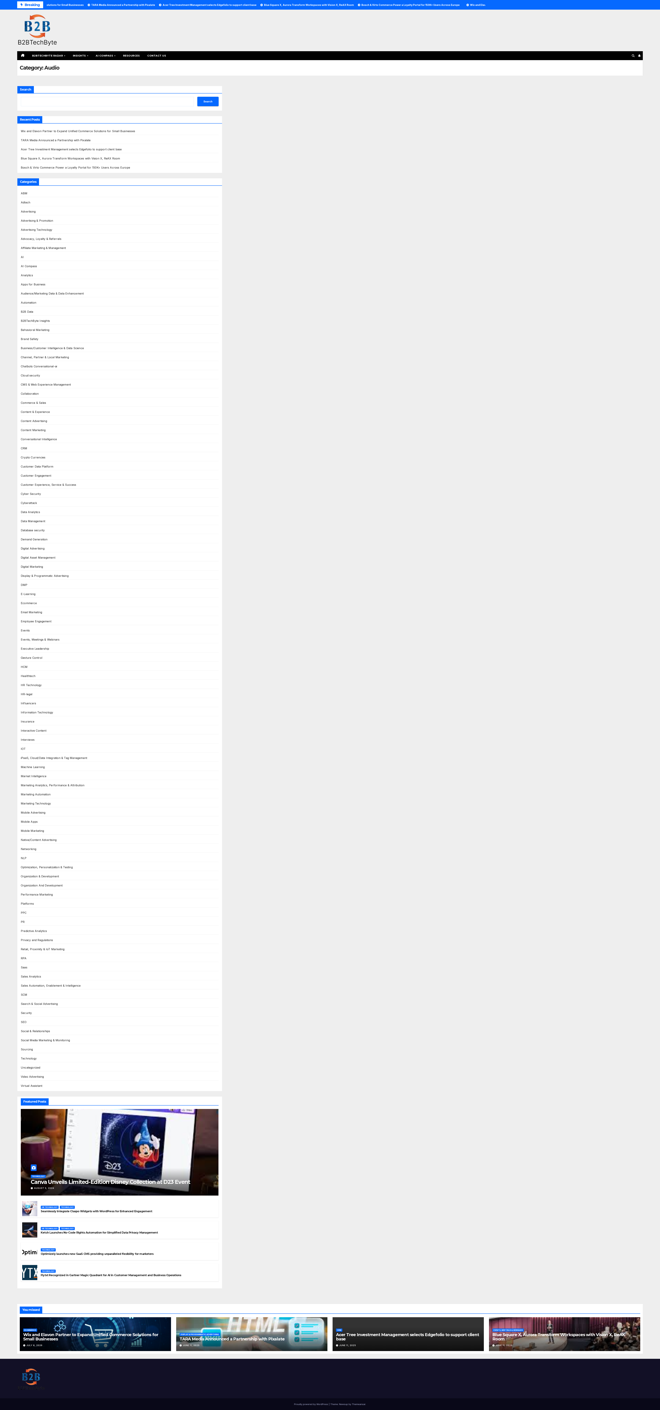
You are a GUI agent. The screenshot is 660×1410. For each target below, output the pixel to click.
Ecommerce (29, 603)
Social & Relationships (35, 1031)
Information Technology (37, 712)
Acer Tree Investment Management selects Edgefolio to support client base (71, 149)
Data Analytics (30, 512)
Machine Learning (33, 767)
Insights (80, 55)
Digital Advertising (33, 548)
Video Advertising (32, 1076)
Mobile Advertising (33, 812)
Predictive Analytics (34, 931)
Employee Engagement (36, 621)
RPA (24, 958)
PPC (24, 912)
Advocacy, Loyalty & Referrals (41, 239)
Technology (29, 1058)
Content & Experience (35, 412)
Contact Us (156, 55)
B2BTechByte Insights (35, 321)
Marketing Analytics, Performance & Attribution (52, 785)
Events (25, 630)
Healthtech (28, 676)
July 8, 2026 (34, 1345)
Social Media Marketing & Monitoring (45, 1040)
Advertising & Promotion (37, 220)
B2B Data (27, 311)
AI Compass (105, 55)
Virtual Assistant (31, 1085)
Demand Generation (34, 539)
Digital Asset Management (38, 557)
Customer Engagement (36, 475)
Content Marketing (33, 430)
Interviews (28, 739)
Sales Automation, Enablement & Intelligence (51, 985)
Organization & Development (40, 876)
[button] (633, 55)
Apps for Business (33, 284)
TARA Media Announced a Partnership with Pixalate (56, 140)
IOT (23, 749)
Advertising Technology (36, 229)
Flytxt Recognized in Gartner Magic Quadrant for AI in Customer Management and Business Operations (111, 1275)
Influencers (28, 703)
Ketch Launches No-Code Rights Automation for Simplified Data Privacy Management (99, 1232)
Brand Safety (29, 339)
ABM (24, 193)
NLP (24, 858)
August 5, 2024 (44, 1188)
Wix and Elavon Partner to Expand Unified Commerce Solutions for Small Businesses (78, 131)
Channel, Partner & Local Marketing (45, 357)
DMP (24, 585)
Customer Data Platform (37, 466)
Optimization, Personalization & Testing (47, 867)
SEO (24, 1022)
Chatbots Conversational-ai (39, 366)
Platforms (27, 903)
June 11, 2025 (191, 1345)
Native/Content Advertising (39, 840)
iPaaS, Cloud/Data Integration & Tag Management (54, 758)
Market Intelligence (33, 776)
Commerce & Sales (33, 402)
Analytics (27, 275)
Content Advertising (34, 421)
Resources (131, 55)
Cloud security (30, 375)
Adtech (25, 202)
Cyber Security (31, 494)
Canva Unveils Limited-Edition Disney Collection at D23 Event (110, 1182)
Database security (33, 530)
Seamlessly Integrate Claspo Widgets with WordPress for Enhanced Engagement (96, 1211)
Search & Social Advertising (39, 1004)
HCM (24, 667)
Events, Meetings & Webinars (40, 639)
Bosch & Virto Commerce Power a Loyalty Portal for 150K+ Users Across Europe (75, 167)
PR (23, 922)
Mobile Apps (29, 821)
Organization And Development (42, 885)
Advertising (28, 211)
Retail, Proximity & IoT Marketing (43, 949)
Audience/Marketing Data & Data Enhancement (52, 293)
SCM (24, 994)
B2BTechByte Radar (48, 55)
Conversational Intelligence (39, 439)
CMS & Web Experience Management (46, 384)
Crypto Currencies (33, 457)
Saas (24, 967)
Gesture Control (31, 657)
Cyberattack (29, 503)
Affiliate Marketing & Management (43, 248)
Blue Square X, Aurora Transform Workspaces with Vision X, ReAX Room (70, 158)
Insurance (27, 721)
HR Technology (31, 685)
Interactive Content (33, 730)
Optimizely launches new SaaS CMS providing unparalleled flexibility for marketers (97, 1254)
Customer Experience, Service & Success (48, 484)
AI (22, 257)
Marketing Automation (36, 794)
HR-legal (26, 694)
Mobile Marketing (32, 830)
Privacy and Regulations (37, 940)
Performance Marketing (37, 894)
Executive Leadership (35, 648)
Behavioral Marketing (35, 330)
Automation (28, 302)
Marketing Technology (36, 803)
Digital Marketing (32, 566)
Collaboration (30, 393)
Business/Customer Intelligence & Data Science (52, 348)
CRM (24, 448)
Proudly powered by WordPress (311, 1404)
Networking (28, 849)
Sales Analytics (31, 976)
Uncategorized (30, 1067)
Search (25, 89)
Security (26, 1013)
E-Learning (28, 594)
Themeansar (358, 1404)
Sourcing (27, 1049)
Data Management (33, 521)
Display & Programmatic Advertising (45, 576)
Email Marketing (31, 612)
